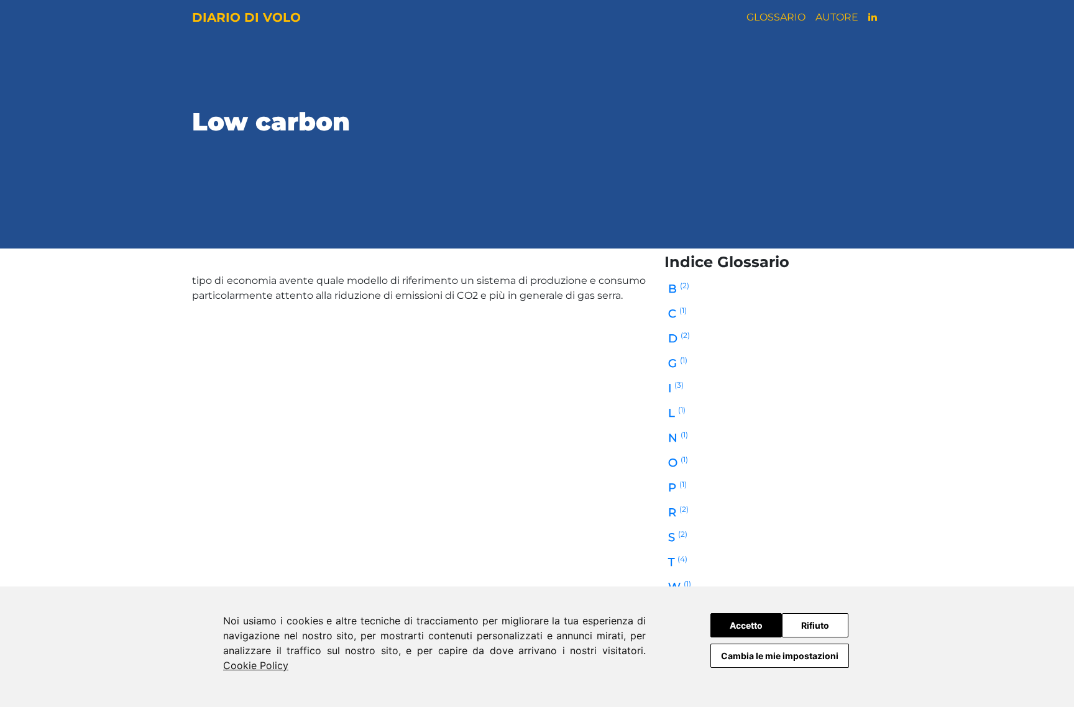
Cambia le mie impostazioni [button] (779, 655)
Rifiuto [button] (815, 625)
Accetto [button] (746, 625)
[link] (255, 665)
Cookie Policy (255, 665)
